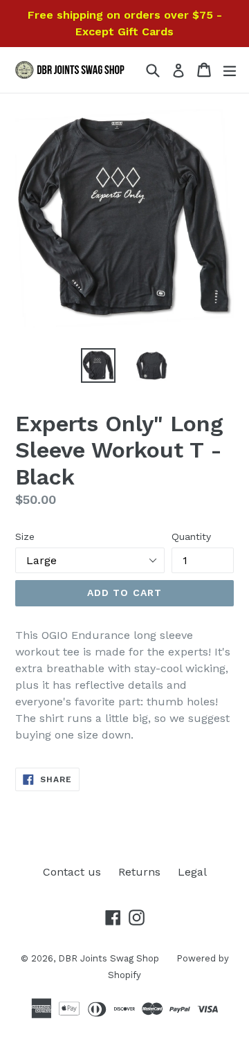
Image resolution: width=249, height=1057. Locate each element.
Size (25, 536)
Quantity (191, 536)
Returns (139, 871)
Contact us (72, 871)
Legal (192, 871)
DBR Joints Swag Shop (108, 958)
